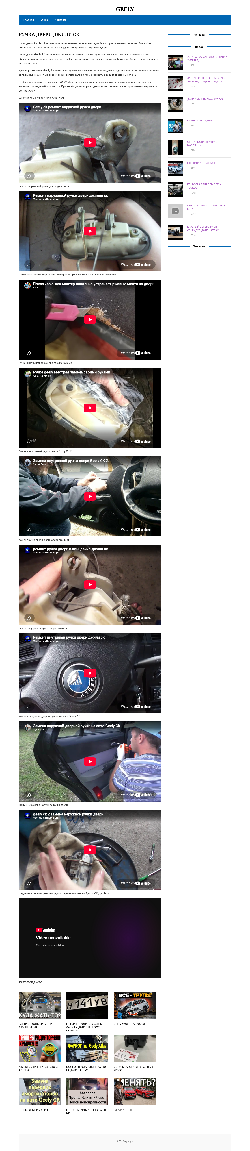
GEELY (125, 9)
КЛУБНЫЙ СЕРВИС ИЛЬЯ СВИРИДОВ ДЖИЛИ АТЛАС (203, 228)
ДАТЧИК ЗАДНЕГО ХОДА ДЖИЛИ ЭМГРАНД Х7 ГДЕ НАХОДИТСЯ (206, 79)
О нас (44, 19)
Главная (28, 19)
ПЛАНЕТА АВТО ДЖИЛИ (201, 120)
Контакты (61, 19)
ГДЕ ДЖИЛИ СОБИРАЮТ (201, 163)
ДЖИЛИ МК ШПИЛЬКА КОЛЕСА (205, 99)
